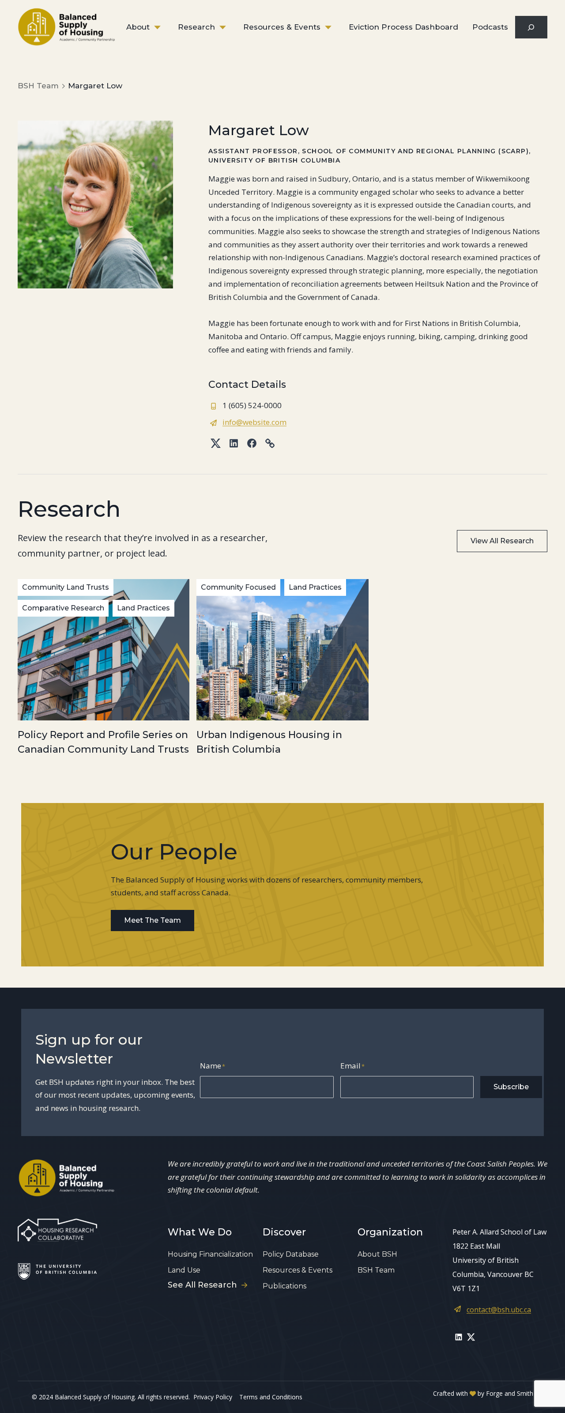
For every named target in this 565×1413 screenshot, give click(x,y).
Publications (284, 1286)
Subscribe (511, 1087)
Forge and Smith (509, 1393)
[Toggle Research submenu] (229, 27)
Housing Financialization (210, 1254)
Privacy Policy (212, 1397)
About (138, 27)
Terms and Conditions (270, 1397)
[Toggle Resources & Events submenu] (335, 27)
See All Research (202, 1285)
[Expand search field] (531, 27)
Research (196, 27)
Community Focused (238, 587)
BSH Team (376, 1270)
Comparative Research (63, 608)
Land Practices (143, 608)
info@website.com (254, 422)
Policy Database (291, 1254)
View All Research (502, 541)
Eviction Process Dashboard (403, 27)
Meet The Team (152, 920)
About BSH (377, 1254)
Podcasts (490, 27)
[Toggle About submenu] (164, 27)
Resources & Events (281, 27)
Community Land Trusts (65, 587)
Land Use (184, 1270)
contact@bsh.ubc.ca (499, 1310)
